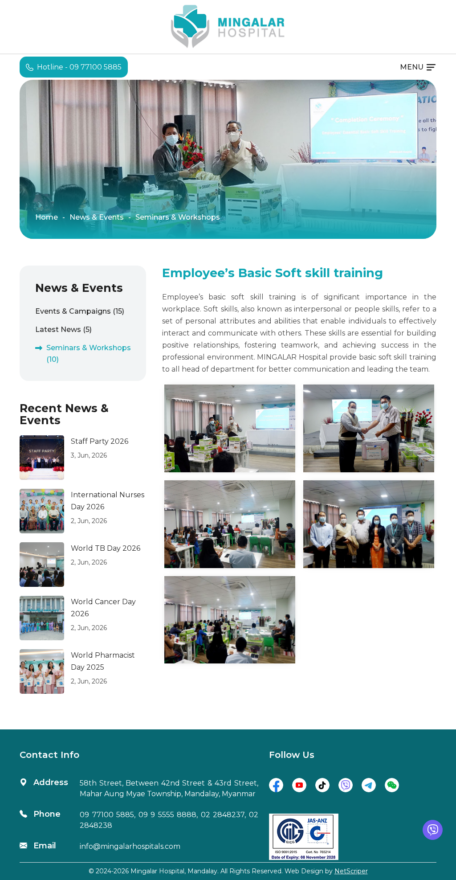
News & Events (96, 217)
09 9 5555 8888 (167, 814)
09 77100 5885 (107, 814)
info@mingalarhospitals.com (130, 846)
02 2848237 (223, 814)
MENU (411, 67)
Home (46, 217)
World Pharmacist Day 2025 (103, 661)
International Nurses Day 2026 (107, 501)
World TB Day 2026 (105, 548)
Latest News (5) (63, 329)
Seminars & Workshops (177, 217)
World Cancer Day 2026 (103, 608)
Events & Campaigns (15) (79, 311)
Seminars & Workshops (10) (88, 354)
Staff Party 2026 (99, 441)
